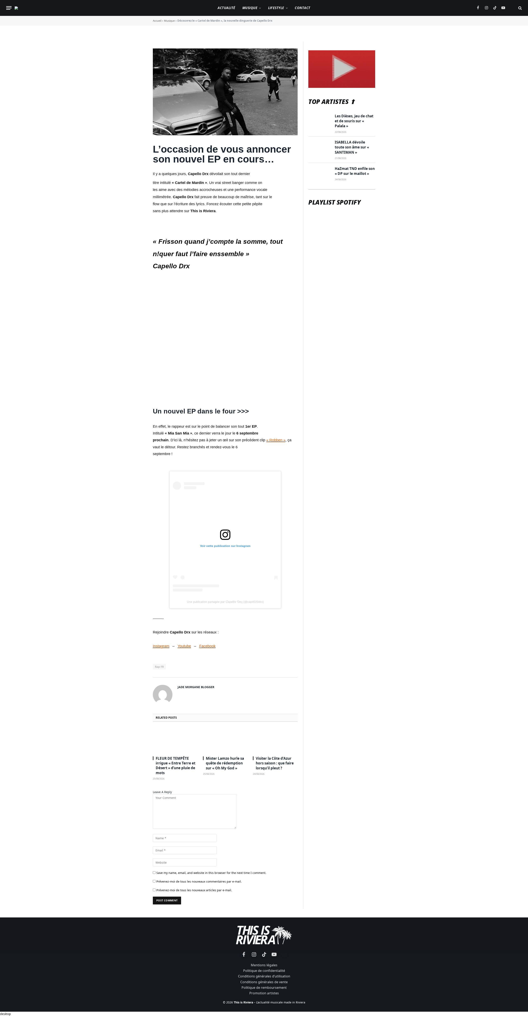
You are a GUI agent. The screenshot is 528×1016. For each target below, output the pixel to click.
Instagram (161, 646)
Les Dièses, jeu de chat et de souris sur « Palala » (354, 121)
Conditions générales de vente (264, 982)
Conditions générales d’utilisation (264, 976)
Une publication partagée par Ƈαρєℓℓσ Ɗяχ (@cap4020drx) (225, 601)
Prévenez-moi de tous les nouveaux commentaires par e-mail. (199, 881)
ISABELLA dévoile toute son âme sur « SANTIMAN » (352, 147)
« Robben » (275, 440)
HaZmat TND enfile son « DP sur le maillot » (355, 171)
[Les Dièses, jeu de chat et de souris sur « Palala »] (319, 121)
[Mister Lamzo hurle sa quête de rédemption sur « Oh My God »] (225, 740)
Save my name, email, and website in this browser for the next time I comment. (211, 873)
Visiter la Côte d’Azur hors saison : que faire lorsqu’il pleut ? (275, 763)
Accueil (157, 20)
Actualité (226, 8)
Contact (302, 8)
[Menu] (9, 8)
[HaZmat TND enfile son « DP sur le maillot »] (319, 173)
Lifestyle (276, 8)
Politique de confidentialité (264, 970)
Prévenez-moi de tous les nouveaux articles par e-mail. (194, 890)
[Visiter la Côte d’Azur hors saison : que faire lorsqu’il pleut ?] (275, 740)
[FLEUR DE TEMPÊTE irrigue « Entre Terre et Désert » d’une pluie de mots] (175, 740)
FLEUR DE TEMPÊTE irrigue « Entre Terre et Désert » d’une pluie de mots (175, 765)
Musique (249, 8)
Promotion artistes (264, 993)
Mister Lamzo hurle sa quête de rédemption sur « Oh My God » (225, 763)
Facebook (207, 646)
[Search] (519, 8)
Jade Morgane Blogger (196, 687)
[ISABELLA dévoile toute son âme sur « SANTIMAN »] (319, 147)
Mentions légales (264, 965)
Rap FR (159, 667)
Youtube (184, 646)
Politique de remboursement (264, 987)
